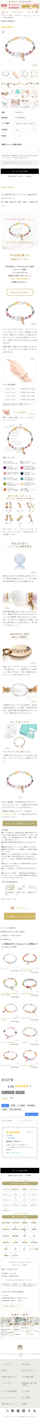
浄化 (15, 1249)
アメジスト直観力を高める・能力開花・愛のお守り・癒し (12, 468)
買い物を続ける (5, 939)
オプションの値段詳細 (7, 928)
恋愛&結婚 (15, 1236)
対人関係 (15, 1242)
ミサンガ (33, 1194)
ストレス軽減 (34, 1249)
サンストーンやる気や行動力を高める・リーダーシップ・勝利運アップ (13, 489)
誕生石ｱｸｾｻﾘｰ (15, 1189)
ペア (24, 1200)
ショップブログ (6, 1383)
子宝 (34, 1236)
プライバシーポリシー (8, 1397)
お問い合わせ (25, 1364)
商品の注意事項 (6, 899)
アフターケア (15, 1205)
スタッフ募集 (25, 1397)
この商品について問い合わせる (10, 935)
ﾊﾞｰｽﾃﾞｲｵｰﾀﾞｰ (6, 1189)
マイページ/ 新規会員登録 (9, 1391)
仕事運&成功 (15, 1229)
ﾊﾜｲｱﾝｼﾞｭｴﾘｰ (6, 1210)
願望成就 (24, 1223)
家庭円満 (24, 1242)
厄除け (6, 1249)
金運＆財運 (6, 1229)
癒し (24, 1249)
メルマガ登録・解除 (27, 1377)
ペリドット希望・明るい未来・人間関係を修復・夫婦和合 (13, 484)
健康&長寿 (6, 1242)
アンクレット (6, 1200)
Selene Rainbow (8, 17)
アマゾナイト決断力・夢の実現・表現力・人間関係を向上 (29, 478)
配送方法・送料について (9, 1377)
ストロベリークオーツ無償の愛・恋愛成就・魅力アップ (13, 473)
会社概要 (24, 1404)
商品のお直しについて (8, 1404)
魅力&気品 (6, 1236)
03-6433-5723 (11, 1269)
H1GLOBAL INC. (23, 1416)
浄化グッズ (34, 1205)
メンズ (15, 1200)
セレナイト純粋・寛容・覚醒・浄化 (12, 462)
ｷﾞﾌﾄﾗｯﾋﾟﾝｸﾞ (24, 1205)
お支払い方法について (28, 1370)
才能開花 (33, 1229)
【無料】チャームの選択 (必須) (11, 144)
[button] (37, 53)
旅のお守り (15, 1255)
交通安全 (6, 1255)
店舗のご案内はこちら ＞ (12, 1306)
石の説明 (14, 899)
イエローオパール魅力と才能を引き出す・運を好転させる (30, 484)
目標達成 (33, 1223)
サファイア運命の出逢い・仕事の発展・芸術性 (29, 473)
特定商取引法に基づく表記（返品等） (13, 932)
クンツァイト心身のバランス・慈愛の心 (30, 462)
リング (25, 1194)
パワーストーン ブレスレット (22, 15)
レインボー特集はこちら (19, 823)
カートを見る (25, 1391)
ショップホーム (6, 1364)
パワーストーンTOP (6, 15)
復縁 (24, 1236)
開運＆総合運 (6, 1223)
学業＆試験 (34, 1242)
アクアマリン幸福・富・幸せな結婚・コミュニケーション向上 (13, 478)
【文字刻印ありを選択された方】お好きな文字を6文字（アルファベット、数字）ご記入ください (19, 157)
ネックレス (6, 1194)
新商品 (25, 1189)
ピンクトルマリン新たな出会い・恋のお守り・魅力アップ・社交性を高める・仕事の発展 (30, 468)
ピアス (15, 1194)
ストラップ (6, 1205)
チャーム (33, 1200)
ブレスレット (34, 1189)
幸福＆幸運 (15, 1223)
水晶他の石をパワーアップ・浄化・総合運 (30, 489)
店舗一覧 (4, 1370)
